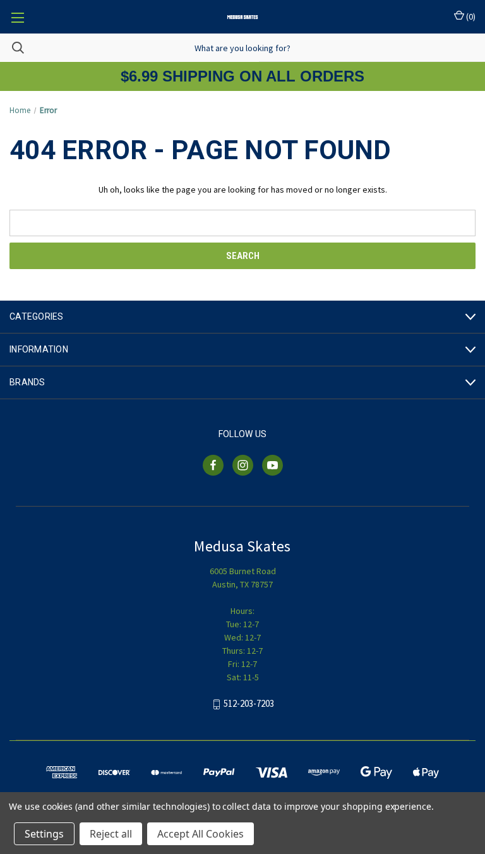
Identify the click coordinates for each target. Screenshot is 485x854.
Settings (44, 834)
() (470, 16)
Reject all (111, 834)
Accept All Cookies (200, 834)
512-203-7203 (249, 704)
